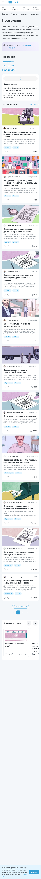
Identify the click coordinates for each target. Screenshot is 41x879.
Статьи (16, 147)
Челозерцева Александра (15, 412)
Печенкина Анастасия (14, 225)
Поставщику (9, 473)
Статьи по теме (8, 66)
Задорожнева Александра (15, 366)
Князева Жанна (12, 128)
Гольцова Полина (12, 456)
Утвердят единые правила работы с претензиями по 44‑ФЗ (20, 89)
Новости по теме (8, 62)
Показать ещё (19, 606)
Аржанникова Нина (13, 320)
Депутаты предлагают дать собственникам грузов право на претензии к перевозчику (19, 95)
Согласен (34, 872)
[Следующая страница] (27, 612)
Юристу (7, 196)
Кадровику (8, 383)
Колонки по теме (8, 69)
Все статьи (34, 104)
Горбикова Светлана (13, 177)
